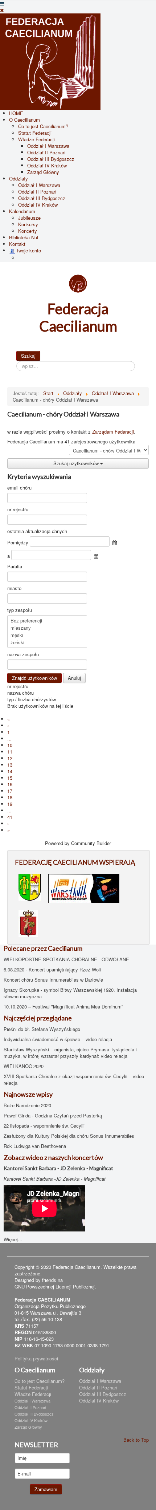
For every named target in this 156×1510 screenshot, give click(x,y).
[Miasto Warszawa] (28, 922)
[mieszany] (47, 628)
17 (9, 790)
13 (9, 764)
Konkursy (28, 224)
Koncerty (27, 230)
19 (9, 803)
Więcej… (13, 1239)
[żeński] (47, 642)
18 (9, 797)
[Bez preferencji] (47, 620)
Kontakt (17, 243)
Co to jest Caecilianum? (43, 126)
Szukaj (28, 355)
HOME (16, 113)
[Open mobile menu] (2, 3)
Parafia (14, 566)
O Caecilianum (24, 119)
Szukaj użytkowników (76, 463)
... (9, 738)
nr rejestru (17, 509)
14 (9, 771)
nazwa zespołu (23, 654)
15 (9, 777)
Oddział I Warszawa (48, 145)
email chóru (19, 487)
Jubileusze (29, 217)
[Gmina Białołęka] (30, 886)
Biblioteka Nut (23, 237)
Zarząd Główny (43, 172)
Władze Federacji (36, 139)
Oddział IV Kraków (47, 165)
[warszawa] (83, 887)
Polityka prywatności (36, 1358)
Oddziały (18, 178)
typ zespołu (19, 610)
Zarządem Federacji (113, 431)
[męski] (47, 635)
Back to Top (136, 1439)
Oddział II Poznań (46, 152)
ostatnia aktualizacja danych (37, 531)
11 (9, 751)
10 (9, 745)
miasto (14, 588)
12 (9, 758)
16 (9, 784)
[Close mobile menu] (2, 10)
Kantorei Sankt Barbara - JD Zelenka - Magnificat (58, 1168)
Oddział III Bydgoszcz (50, 158)
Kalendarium (22, 211)
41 (9, 816)
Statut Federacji (35, 132)
